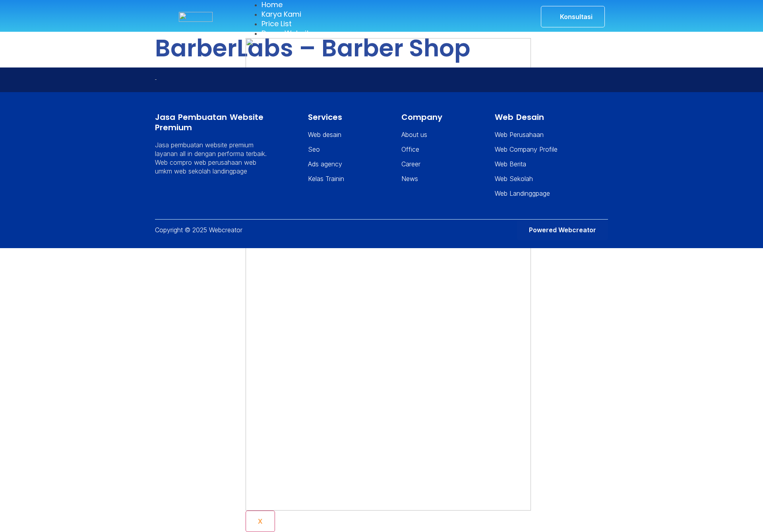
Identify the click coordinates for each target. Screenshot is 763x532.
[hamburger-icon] (516, 9)
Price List (276, 24)
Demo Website (287, 33)
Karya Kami (281, 14)
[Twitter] (173, 196)
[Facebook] (184, 196)
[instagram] (194, 196)
